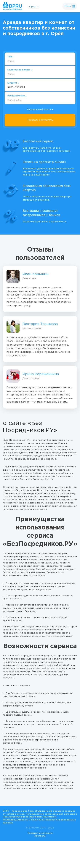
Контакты (40, 836)
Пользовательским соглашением (22, 817)
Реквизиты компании (40, 833)
